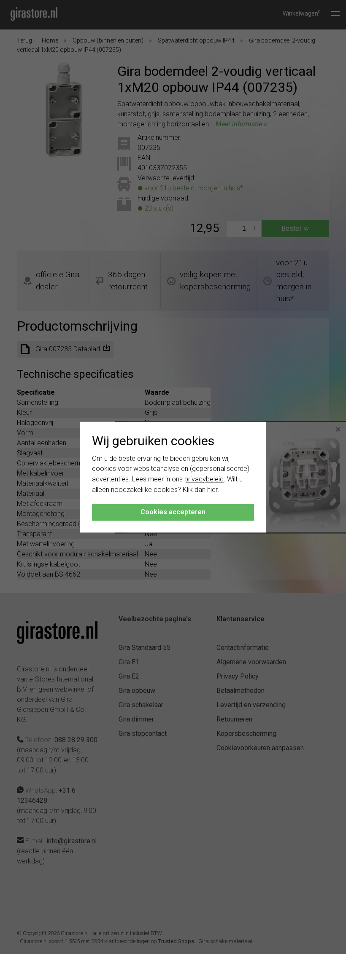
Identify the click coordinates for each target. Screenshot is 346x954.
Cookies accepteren (173, 512)
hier (212, 490)
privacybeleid (204, 480)
